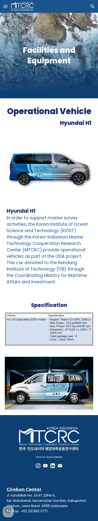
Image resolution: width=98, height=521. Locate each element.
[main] (49, 55)
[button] (5, 6)
